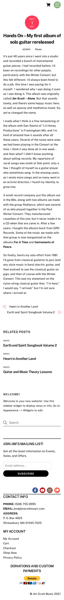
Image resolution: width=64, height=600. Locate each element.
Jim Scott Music (43, 594)
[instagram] (50, 490)
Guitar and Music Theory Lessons (27, 372)
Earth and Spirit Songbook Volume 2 (31, 312)
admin (26, 49)
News (38, 49)
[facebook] (35, 490)
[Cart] (48, 4)
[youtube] (42, 490)
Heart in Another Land (23, 306)
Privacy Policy (12, 557)
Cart (6, 543)
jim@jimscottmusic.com (29, 508)
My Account (11, 538)
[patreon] (57, 490)
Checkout (9, 548)
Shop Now (10, 552)
